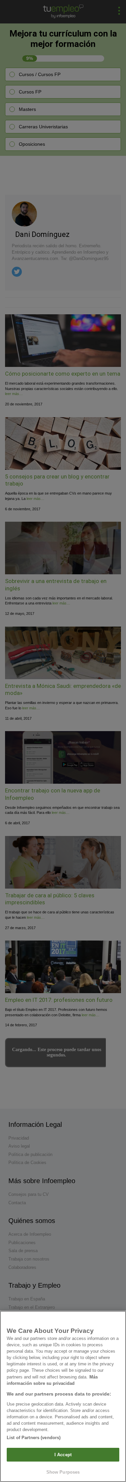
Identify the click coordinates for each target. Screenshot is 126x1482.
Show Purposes (63, 1472)
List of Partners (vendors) (33, 1437)
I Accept (63, 1454)
